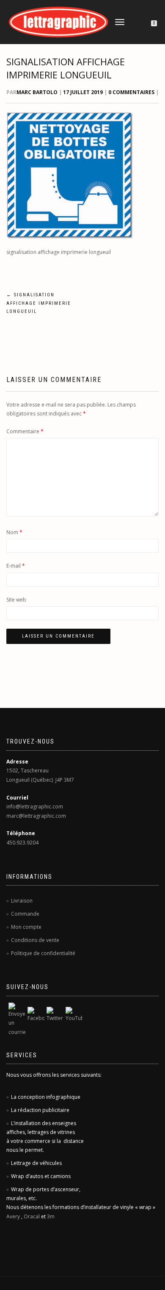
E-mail (15, 565)
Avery (13, 1216)
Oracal (32, 1216)
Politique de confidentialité (43, 953)
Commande (25, 913)
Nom (14, 532)
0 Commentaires (131, 92)
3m (51, 1216)
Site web (16, 599)
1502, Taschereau (27, 770)
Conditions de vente (35, 940)
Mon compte (26, 927)
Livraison (22, 900)
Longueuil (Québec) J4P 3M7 (40, 779)
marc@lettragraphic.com (36, 815)
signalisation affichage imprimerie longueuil (65, 68)
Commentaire (25, 431)
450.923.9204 (22, 842)
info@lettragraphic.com (34, 806)
